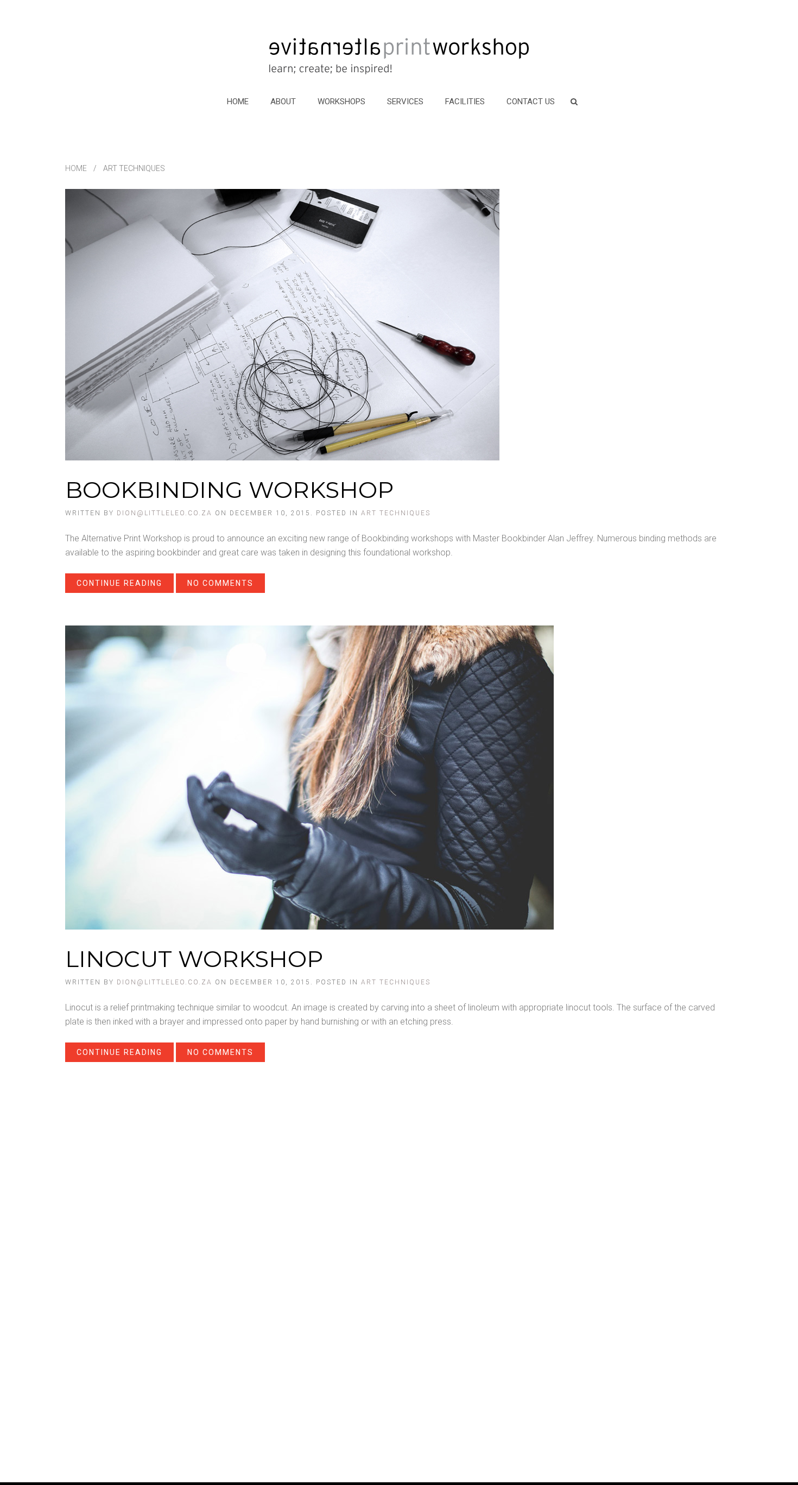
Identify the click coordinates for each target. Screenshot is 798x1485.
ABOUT (283, 101)
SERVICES (405, 101)
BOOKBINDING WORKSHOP (229, 490)
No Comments (220, 583)
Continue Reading (119, 583)
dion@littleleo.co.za (164, 513)
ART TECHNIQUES (395, 513)
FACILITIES (465, 101)
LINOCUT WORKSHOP (194, 959)
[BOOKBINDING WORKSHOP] (282, 324)
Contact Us (530, 101)
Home (238, 101)
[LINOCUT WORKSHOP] (309, 777)
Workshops (341, 101)
